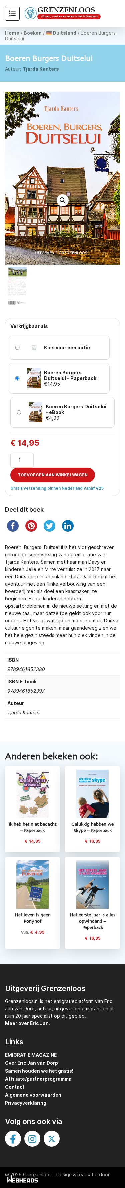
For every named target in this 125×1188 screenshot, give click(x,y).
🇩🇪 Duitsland (61, 33)
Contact (14, 1087)
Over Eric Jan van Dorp (31, 1063)
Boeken (33, 33)
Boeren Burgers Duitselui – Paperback (70, 375)
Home (12, 33)
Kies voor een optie (67, 347)
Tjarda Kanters (41, 69)
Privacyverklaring (25, 1103)
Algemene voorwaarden (33, 1095)
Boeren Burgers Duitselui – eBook (76, 409)
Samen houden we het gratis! (39, 1071)
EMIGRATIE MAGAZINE (31, 1055)
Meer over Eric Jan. (27, 1023)
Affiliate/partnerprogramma (38, 1079)
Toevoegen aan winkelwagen (53, 474)
